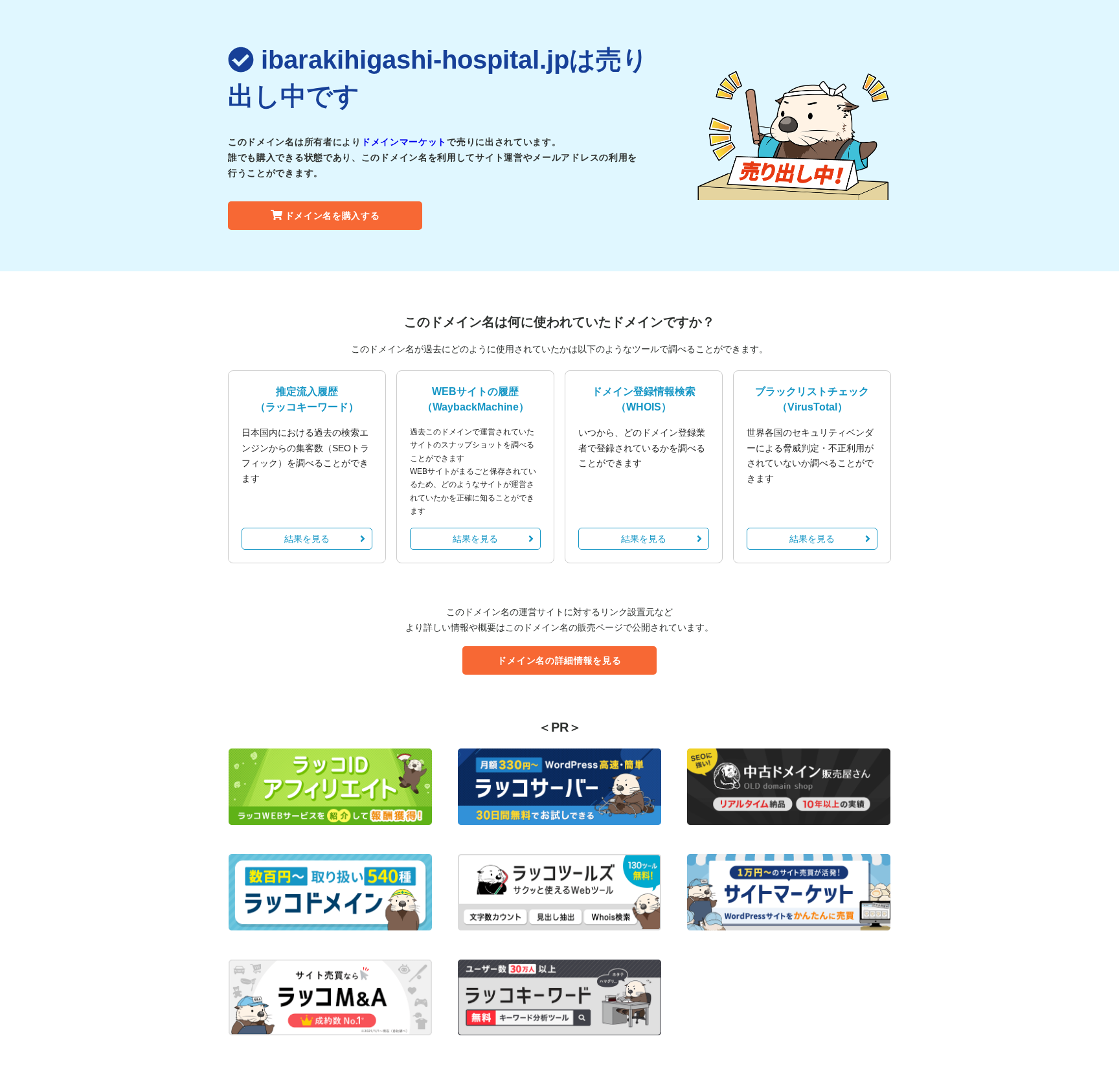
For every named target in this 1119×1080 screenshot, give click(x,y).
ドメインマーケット (404, 142)
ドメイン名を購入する (332, 215)
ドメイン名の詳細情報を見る (559, 660)
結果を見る (307, 539)
